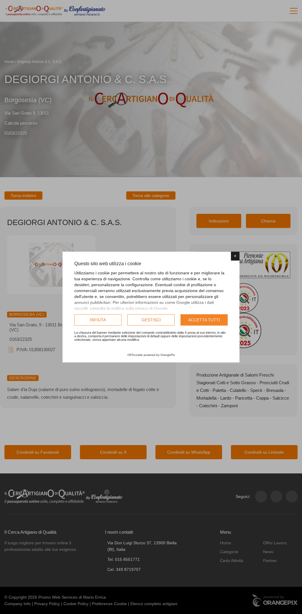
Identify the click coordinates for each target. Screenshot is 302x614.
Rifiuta (98, 319)
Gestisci (151, 319)
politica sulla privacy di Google (139, 308)
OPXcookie (135, 354)
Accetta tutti (204, 319)
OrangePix (167, 354)
